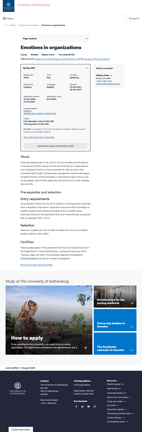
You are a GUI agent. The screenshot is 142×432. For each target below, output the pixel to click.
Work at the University (117, 397)
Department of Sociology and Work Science (56, 58)
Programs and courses (28, 25)
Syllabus (27, 111)
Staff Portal (114, 388)
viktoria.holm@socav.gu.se (108, 83)
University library (116, 392)
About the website (116, 409)
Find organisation (82, 384)
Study (13, 25)
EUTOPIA (111, 405)
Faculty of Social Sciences (97, 58)
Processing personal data (119, 413)
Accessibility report (116, 421)
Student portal (115, 383)
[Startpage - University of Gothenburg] (17, 388)
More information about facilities (37, 264)
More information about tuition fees (39, 137)
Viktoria (103, 75)
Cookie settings (114, 417)
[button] (63, 18)
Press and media (115, 401)
